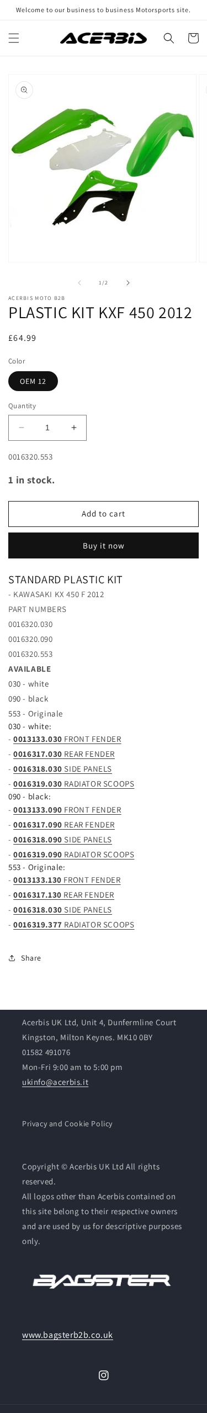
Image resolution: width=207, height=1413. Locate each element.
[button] (14, 38)
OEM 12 (33, 381)
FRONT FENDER (67, 739)
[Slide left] (79, 283)
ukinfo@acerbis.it (55, 1082)
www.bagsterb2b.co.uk (67, 1335)
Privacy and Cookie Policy (67, 1124)
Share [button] (31, 958)
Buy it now (104, 545)
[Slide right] (128, 283)
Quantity (22, 405)
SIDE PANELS (62, 768)
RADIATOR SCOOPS (73, 783)
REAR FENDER (64, 753)
